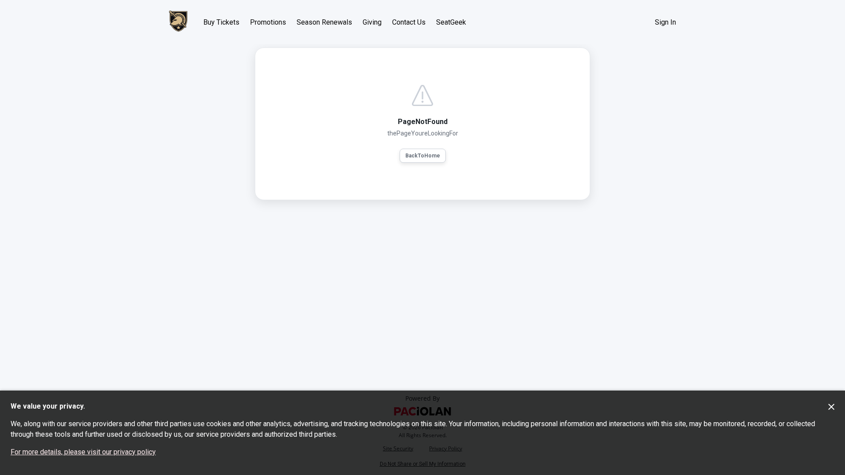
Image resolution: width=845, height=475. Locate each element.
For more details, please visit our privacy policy (83, 452)
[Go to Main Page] (178, 22)
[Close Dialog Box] (831, 407)
